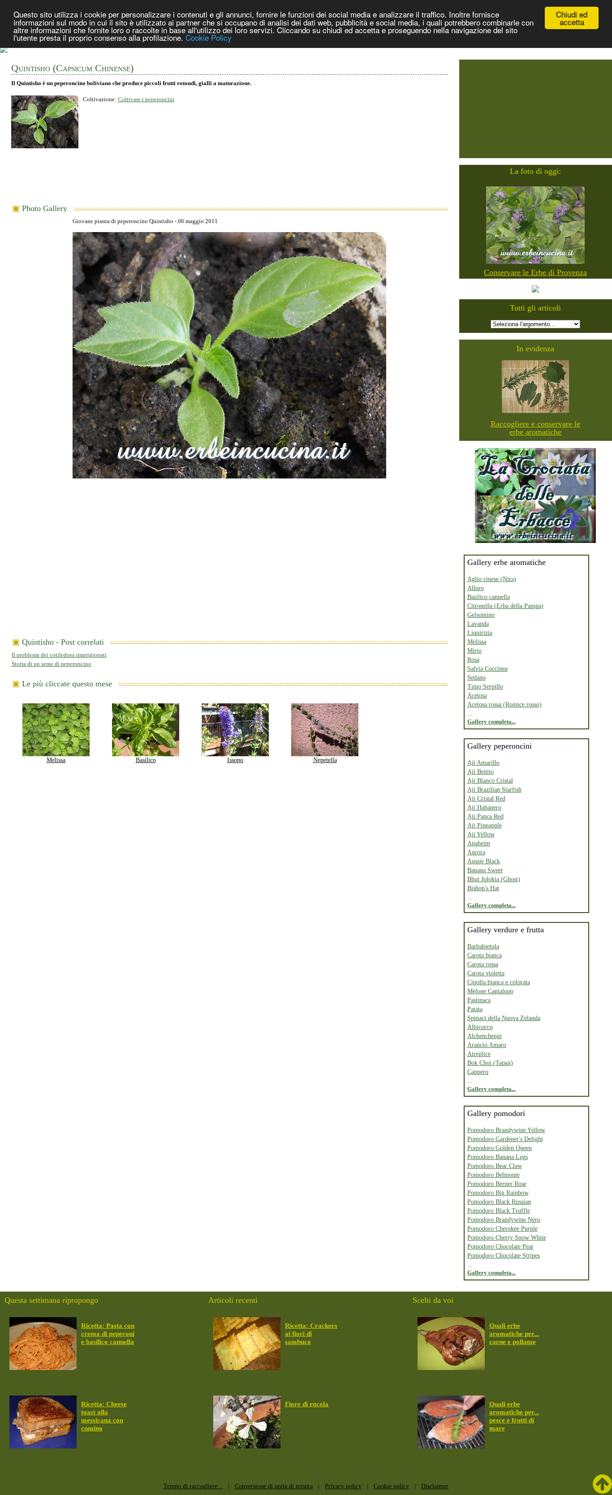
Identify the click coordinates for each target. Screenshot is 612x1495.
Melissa (56, 760)
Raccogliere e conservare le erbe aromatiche (535, 427)
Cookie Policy (208, 37)
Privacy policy (343, 1486)
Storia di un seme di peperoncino (51, 663)
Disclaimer (434, 1486)
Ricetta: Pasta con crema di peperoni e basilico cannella (107, 1333)
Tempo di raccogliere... (193, 1486)
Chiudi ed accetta (571, 18)
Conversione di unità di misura (274, 1486)
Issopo (235, 760)
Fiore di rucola (306, 1404)
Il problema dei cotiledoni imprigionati (59, 654)
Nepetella (325, 760)
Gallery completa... (491, 721)
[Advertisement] (229, 179)
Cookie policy (391, 1486)
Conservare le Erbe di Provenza (535, 272)
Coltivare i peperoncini (146, 99)
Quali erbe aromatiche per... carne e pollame (514, 1333)
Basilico (146, 760)
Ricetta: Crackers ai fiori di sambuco (311, 1333)
